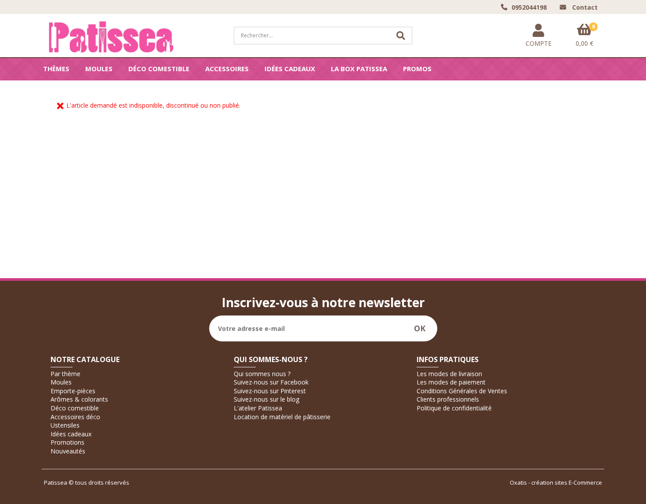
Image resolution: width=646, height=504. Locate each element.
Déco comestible (158, 68)
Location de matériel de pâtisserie (282, 417)
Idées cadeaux (290, 68)
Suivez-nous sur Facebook (271, 382)
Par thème (65, 374)
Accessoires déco (75, 417)
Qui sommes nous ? (262, 374)
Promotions (67, 442)
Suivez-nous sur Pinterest (270, 391)
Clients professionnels (448, 399)
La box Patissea (359, 68)
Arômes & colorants (79, 399)
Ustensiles (65, 425)
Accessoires (227, 68)
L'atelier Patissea (258, 408)
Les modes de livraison (449, 374)
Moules (99, 68)
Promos (417, 68)
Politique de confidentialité (454, 408)
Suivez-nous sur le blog (266, 399)
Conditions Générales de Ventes (462, 391)
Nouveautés (68, 451)
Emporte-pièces (73, 391)
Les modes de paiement (451, 382)
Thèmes (56, 68)
